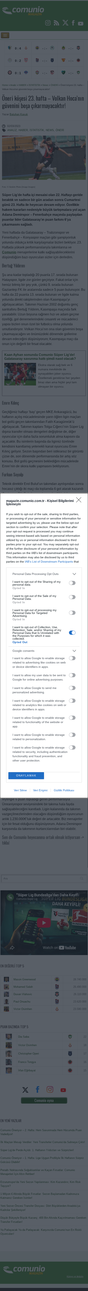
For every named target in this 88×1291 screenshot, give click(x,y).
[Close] (80, 501)
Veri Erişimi (40, 790)
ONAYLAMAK (26, 775)
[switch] (72, 583)
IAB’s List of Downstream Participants (49, 561)
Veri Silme (20, 790)
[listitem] (44, 574)
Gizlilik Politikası (64, 790)
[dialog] (44, 645)
